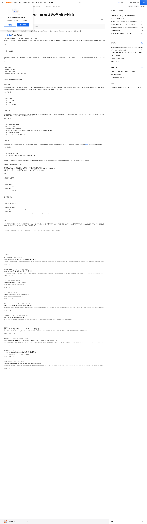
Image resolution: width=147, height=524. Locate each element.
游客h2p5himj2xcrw (8, 257)
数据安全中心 (28, 230)
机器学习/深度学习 (13, 338)
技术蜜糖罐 (12, 521)
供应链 (18, 257)
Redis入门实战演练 (115, 56)
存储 (53, 230)
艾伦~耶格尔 (6, 315)
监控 (17, 292)
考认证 (43, 6)
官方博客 (38, 6)
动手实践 (33, 6)
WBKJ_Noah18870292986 (9, 304)
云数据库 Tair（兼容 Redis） (17, 230)
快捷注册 (10, 25)
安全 (26, 304)
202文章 (25, 521)
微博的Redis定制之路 (116, 74)
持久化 (33, 38)
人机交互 (26, 338)
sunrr (5, 280)
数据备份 (9, 35)
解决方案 (25, 2)
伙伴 (41, 2)
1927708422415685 (8, 361)
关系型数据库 (22, 315)
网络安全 (20, 350)
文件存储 (58, 230)
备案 (131, 2)
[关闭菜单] (2, 2)
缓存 (23, 269)
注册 (138, 2)
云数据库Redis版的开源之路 (117, 77)
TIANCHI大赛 (48, 6)
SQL (17, 315)
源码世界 (6, 338)
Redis (5, 31)
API (22, 257)
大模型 (15, 2)
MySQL (27, 315)
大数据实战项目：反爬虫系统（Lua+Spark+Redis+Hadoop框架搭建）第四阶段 (127, 50)
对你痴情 (6, 350)
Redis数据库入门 (115, 61)
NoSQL (34, 230)
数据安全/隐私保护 (46, 230)
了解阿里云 (50, 2)
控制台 (134, 2)
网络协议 (14, 350)
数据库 (86, 144)
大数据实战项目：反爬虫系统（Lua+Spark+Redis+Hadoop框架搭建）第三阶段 (127, 47)
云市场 (37, 2)
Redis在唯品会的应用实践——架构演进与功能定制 (123, 72)
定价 (33, 2)
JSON (9, 327)
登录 (144, 2)
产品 (20, 2)
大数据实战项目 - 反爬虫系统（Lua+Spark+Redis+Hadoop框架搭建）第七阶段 (127, 53)
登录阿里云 (23, 25)
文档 (127, 2)
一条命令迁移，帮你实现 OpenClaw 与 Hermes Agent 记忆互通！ (126, 88)
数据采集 (13, 280)
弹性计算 (18, 280)
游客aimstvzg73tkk (8, 269)
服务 (45, 2)
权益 (29, 2)
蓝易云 (5, 327)
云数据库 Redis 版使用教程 (117, 58)
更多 (142, 43)
